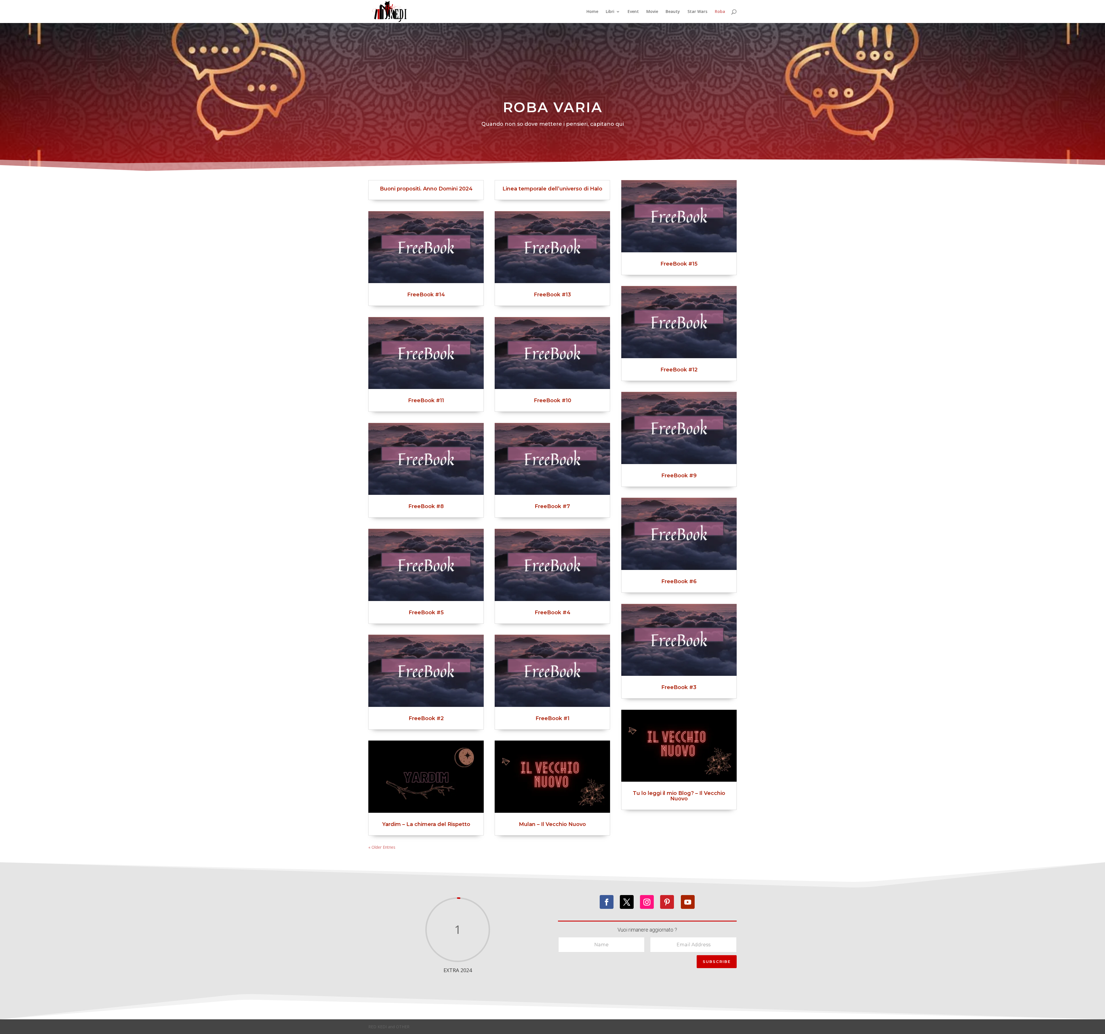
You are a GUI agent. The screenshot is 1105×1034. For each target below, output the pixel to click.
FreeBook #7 (552, 506)
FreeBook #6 (679, 581)
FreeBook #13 (552, 294)
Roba (720, 11)
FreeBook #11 (426, 400)
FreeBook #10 (552, 400)
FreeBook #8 (426, 506)
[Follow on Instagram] (647, 902)
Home (592, 11)
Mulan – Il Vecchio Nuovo (552, 824)
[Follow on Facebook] (607, 902)
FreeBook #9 (679, 475)
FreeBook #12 (679, 370)
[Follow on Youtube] (688, 902)
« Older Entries (381, 847)
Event (633, 11)
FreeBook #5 (426, 612)
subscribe (717, 961)
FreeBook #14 (426, 294)
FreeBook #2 (426, 718)
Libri (610, 11)
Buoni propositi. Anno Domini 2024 (426, 189)
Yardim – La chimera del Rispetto (426, 824)
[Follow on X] (627, 902)
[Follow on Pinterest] (667, 902)
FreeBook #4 (552, 612)
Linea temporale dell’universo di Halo (552, 189)
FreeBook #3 (678, 687)
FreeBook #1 (552, 718)
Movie (652, 11)
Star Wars (697, 11)
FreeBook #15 (679, 264)
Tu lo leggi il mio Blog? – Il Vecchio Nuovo (679, 796)
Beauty (673, 11)
